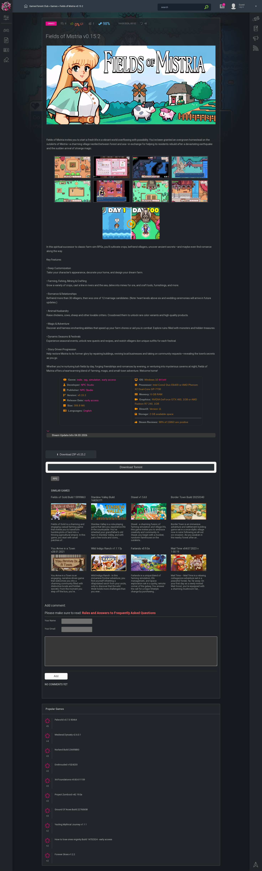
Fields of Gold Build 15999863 (68, 497)
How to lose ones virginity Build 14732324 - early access (83, 839)
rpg (86, 379)
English (87, 410)
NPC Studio (87, 384)
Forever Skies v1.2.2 (65, 854)
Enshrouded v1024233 (66, 764)
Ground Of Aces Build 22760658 (71, 809)
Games (54, 6)
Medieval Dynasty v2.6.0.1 (68, 734)
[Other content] (6, 40)
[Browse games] (6, 30)
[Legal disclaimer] (6, 59)
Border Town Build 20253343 (187, 497)
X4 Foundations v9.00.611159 (70, 779)
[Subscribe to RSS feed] (256, 48)
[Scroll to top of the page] (256, 865)
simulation (94, 379)
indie (79, 379)
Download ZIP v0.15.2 (72, 454)
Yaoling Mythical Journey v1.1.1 (71, 824)
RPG (55, 478)
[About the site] (6, 50)
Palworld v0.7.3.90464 (66, 719)
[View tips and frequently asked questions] (256, 38)
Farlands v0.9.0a (140, 548)
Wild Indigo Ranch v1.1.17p (106, 548)
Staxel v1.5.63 (139, 497)
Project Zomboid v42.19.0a (68, 794)
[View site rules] (256, 28)
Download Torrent (131, 467)
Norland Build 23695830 (67, 749)
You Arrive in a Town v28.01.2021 (63, 550)
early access (109, 379)
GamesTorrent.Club (38, 6)
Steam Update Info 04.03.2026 (69, 435)
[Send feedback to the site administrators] (256, 18)
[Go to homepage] (6, 6)
